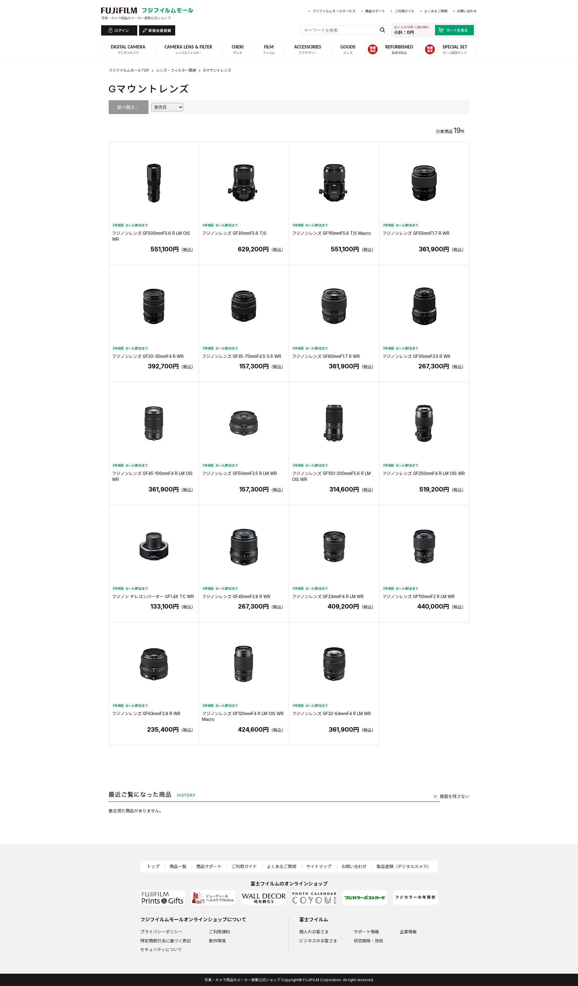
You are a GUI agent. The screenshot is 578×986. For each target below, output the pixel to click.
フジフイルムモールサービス (334, 11)
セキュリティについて (161, 949)
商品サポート (375, 11)
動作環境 (217, 940)
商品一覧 (177, 866)
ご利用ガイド (405, 11)
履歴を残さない (454, 796)
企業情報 (408, 931)
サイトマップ (318, 866)
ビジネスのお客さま (318, 940)
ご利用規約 (219, 931)
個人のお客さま (314, 931)
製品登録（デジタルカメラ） (404, 866)
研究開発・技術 (368, 940)
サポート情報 (366, 931)
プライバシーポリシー (161, 931)
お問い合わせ (467, 11)
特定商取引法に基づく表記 (165, 940)
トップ (153, 866)
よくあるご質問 (435, 11)
